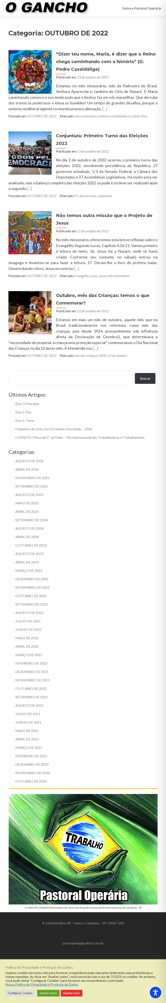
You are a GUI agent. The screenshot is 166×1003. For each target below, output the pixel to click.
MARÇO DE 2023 (28, 570)
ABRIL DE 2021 (27, 739)
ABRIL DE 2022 (27, 646)
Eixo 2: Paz (23, 412)
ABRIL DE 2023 (27, 562)
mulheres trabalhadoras (114, 116)
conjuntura (104, 196)
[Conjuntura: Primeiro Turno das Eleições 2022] (30, 152)
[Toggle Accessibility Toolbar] (155, 992)
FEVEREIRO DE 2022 (31, 663)
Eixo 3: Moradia (27, 404)
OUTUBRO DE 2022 (41, 116)
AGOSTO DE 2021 (29, 705)
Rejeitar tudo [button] (71, 993)
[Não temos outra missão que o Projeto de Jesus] (30, 232)
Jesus (102, 276)
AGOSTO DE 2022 (29, 613)
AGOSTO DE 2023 (29, 554)
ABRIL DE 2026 (27, 469)
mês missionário (85, 116)
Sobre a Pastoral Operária (141, 8)
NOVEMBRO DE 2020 (32, 773)
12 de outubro (117, 355)
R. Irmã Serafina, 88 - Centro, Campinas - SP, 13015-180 (83, 923)
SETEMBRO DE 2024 (31, 520)
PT (76, 196)
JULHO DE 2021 (27, 714)
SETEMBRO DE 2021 (31, 697)
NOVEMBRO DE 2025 (32, 478)
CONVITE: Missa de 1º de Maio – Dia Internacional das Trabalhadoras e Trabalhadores (80, 437)
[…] (104, 109)
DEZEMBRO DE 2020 (31, 764)
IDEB (102, 355)
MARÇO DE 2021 (28, 747)
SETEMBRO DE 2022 (31, 604)
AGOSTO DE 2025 (29, 495)
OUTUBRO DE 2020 (31, 781)
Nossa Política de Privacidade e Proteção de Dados (41, 984)
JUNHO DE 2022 (28, 629)
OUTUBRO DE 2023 (31, 545)
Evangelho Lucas (85, 276)
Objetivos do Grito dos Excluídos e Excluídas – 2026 (53, 429)
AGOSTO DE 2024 (29, 528)
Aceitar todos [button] (48, 993)
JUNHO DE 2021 (28, 722)
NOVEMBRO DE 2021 (32, 680)
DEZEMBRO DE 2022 (31, 579)
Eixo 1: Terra (24, 420)
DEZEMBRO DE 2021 (31, 672)
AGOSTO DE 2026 (29, 461)
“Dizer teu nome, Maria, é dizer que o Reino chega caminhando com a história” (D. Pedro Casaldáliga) (106, 61)
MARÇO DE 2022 (28, 655)
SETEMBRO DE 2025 (31, 486)
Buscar (145, 378)
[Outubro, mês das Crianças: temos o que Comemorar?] (30, 312)
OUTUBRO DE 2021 (31, 688)
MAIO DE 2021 (27, 731)
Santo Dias (139, 116)
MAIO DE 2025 (27, 503)
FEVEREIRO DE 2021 (31, 756)
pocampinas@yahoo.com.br (83, 943)
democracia (87, 196)
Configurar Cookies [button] (20, 993)
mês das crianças (85, 355)
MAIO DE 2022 (27, 638)
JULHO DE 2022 (27, 621)
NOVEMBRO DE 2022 (32, 587)
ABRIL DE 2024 (27, 537)
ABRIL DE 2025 (27, 511)
